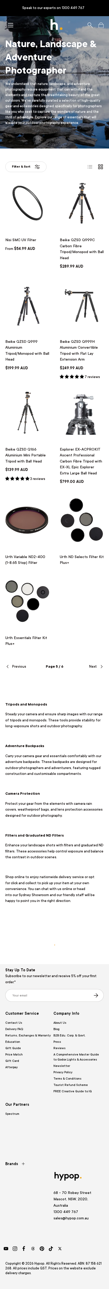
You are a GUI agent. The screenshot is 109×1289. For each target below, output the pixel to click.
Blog (56, 1029)
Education (12, 1042)
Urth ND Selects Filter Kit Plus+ (82, 560)
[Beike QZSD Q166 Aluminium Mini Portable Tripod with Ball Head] (27, 413)
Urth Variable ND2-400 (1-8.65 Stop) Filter (25, 560)
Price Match (14, 1054)
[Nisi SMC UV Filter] (27, 203)
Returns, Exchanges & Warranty (28, 1035)
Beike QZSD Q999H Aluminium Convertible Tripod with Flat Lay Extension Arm (79, 350)
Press (57, 1042)
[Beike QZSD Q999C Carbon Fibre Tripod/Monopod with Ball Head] (82, 203)
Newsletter (61, 1066)
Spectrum (12, 1114)
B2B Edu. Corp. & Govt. (69, 1035)
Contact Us (13, 1023)
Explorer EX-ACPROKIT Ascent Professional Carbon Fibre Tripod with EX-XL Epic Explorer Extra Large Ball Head (81, 461)
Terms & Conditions (67, 1078)
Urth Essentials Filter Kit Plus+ (26, 641)
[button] (101, 25)
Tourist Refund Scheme (70, 1085)
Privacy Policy (62, 1072)
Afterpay (11, 1067)
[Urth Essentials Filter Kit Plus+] (27, 601)
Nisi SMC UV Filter (20, 240)
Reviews (59, 1048)
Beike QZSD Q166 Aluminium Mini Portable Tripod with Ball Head (25, 455)
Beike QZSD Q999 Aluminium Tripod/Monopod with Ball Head (27, 350)
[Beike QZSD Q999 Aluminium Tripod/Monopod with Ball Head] (27, 305)
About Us (59, 1023)
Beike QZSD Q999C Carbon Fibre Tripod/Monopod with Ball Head (82, 249)
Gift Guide (13, 1048)
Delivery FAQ (14, 1029)
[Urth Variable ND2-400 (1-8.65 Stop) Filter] (27, 520)
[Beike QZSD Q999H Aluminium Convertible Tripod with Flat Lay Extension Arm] (82, 305)
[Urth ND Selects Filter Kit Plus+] (82, 520)
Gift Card (12, 1061)
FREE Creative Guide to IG (72, 1091)
